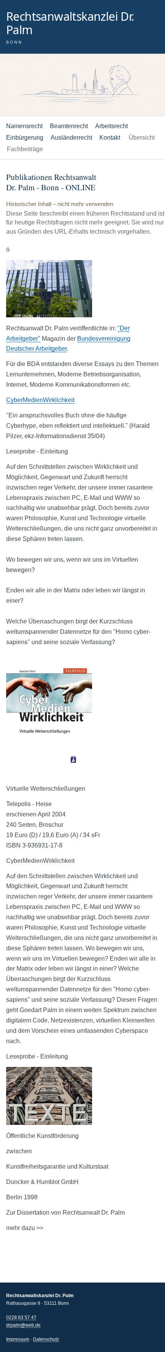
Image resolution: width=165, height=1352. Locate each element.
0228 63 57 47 (21, 1317)
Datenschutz (46, 1339)
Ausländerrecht (71, 137)
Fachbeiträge (25, 149)
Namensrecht (24, 126)
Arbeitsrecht (111, 126)
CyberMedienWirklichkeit (40, 400)
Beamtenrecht (69, 126)
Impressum (17, 1339)
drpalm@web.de (23, 1325)
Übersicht (142, 137)
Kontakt (109, 137)
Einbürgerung (24, 137)
